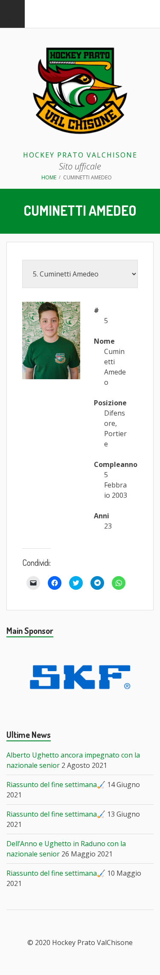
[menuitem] (12, 14)
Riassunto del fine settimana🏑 (55, 784)
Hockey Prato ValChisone (80, 155)
